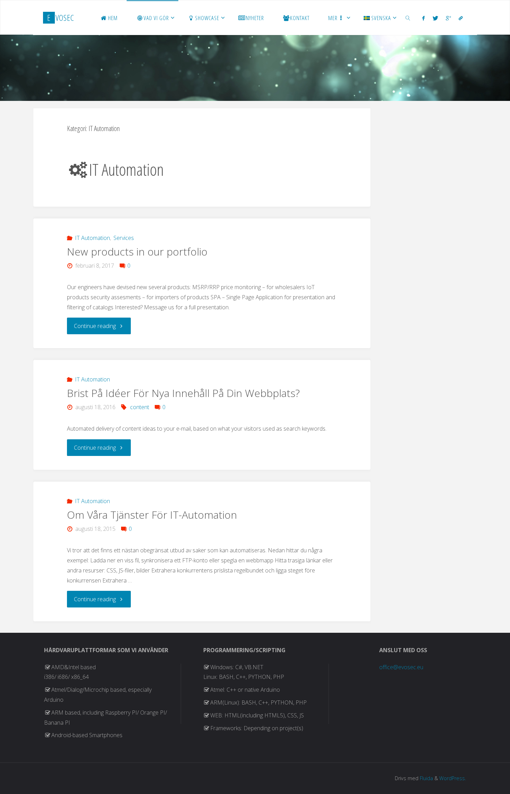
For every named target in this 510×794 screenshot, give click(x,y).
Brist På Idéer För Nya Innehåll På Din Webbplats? (183, 393)
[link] (408, 17)
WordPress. (452, 778)
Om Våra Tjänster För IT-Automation (152, 515)
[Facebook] (423, 18)
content (139, 407)
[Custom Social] (461, 18)
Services (123, 238)
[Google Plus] (448, 18)
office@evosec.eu (401, 667)
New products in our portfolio (137, 251)
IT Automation (92, 238)
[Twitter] (435, 18)
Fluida (425, 778)
